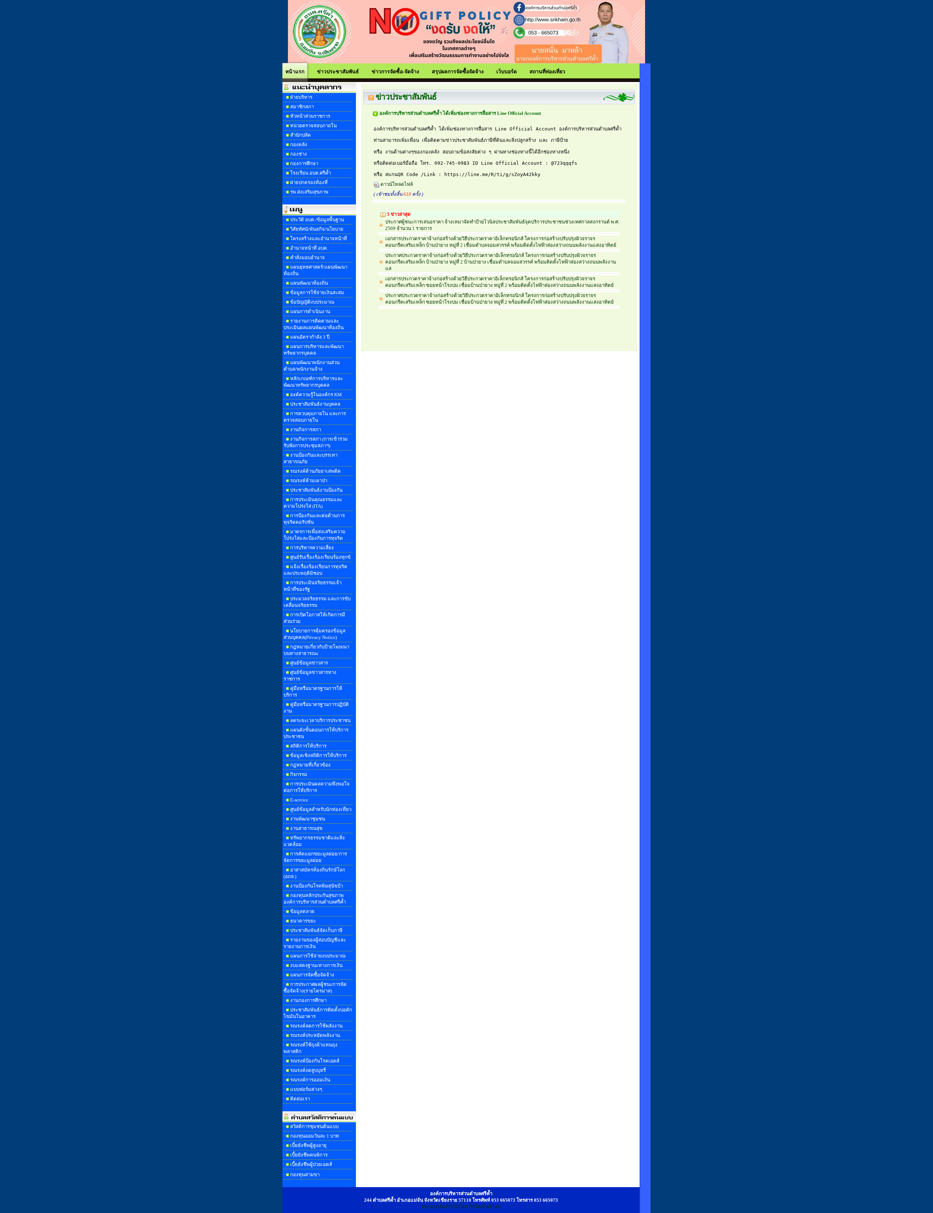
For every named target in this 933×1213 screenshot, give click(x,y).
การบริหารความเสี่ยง (312, 547)
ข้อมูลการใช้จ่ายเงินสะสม (317, 292)
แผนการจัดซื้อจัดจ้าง (312, 975)
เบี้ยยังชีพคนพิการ (309, 1155)
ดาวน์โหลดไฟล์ (396, 184)
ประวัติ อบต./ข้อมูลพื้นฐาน (317, 219)
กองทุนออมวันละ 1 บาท (314, 1136)
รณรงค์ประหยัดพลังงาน (315, 1035)
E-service (299, 800)
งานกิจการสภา (305, 429)
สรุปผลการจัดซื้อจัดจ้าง (458, 71)
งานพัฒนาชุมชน (307, 819)
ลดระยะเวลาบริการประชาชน (320, 720)
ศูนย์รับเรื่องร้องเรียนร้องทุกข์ (320, 557)
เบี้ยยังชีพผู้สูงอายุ (308, 1145)
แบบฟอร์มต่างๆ (306, 1089)
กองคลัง (298, 144)
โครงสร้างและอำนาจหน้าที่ (318, 238)
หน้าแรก (294, 71)
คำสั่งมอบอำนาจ (307, 257)
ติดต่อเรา (300, 1098)
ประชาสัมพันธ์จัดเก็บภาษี (316, 930)
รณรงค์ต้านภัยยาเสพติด (315, 471)
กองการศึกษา (304, 163)
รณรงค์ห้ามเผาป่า (308, 480)
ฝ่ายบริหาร (301, 97)
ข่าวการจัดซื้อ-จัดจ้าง (395, 71)
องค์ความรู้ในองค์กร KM (316, 394)
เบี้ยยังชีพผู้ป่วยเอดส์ (311, 1164)
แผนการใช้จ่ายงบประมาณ (318, 956)
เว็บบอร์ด (506, 71)
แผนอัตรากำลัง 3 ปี (309, 337)
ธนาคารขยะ (303, 921)
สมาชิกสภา (302, 106)
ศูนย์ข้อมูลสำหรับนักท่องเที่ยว (320, 809)
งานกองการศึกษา (308, 1000)
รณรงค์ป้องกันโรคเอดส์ (314, 1061)
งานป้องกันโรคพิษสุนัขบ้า (316, 886)
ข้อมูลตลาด (302, 911)
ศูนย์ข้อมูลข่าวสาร (309, 663)
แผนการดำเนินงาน (310, 311)
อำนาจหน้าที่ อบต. (309, 248)
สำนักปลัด (300, 135)
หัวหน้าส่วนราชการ (310, 116)
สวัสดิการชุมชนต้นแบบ (314, 1126)
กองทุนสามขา (305, 1174)
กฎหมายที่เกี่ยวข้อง (310, 765)
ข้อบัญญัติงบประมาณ (312, 302)
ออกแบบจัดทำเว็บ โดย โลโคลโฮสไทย (461, 1206)
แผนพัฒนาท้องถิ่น (309, 283)
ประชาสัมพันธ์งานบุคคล (315, 404)
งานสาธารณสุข (306, 828)
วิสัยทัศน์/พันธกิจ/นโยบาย (316, 229)
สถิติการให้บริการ (308, 746)
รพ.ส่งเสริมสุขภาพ (309, 192)
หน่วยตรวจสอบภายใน (313, 125)
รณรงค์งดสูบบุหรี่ (308, 1070)
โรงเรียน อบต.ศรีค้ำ (310, 173)
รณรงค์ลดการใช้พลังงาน (316, 1026)
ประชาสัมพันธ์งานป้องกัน (316, 490)
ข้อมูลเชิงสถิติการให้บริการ (318, 755)
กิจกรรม (298, 774)
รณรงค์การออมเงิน (310, 1080)
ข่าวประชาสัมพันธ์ (338, 71)
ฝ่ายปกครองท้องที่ (309, 182)
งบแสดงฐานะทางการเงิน (316, 965)
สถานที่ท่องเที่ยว (547, 71)
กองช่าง (298, 154)
